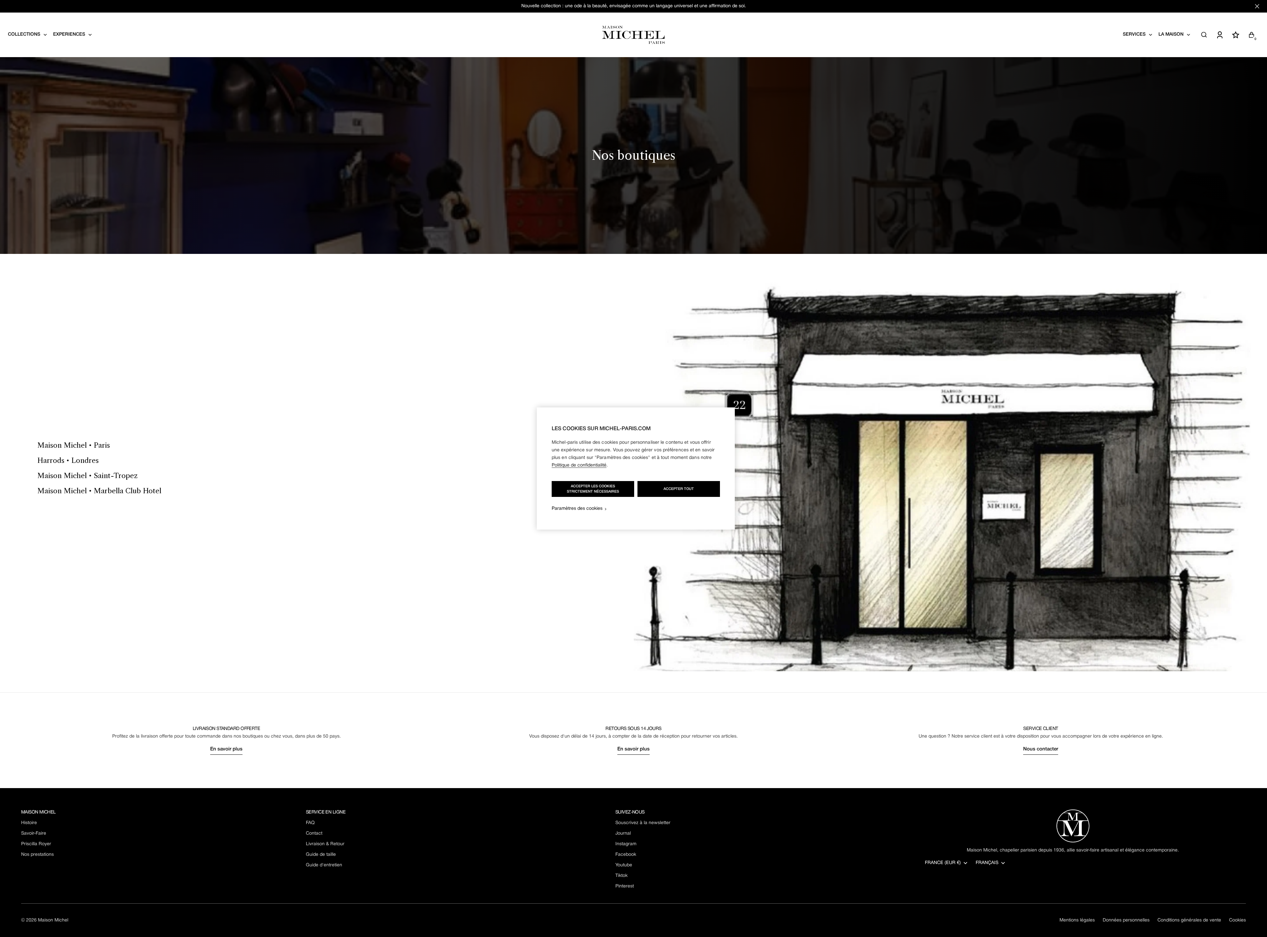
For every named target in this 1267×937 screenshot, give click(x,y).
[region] (636, 468)
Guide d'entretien (324, 865)
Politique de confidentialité (579, 465)
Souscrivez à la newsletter (642, 823)
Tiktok (621, 876)
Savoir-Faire (33, 833)
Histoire (29, 823)
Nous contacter (1040, 749)
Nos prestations (37, 854)
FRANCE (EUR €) (943, 863)
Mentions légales (1077, 920)
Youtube (623, 865)
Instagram (625, 844)
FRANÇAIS (987, 863)
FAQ (310, 823)
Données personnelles (1126, 920)
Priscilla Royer (36, 844)
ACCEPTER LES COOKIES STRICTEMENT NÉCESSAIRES (593, 489)
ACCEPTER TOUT (679, 489)
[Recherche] (1204, 34)
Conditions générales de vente (1189, 920)
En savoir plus (226, 749)
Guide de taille (321, 854)
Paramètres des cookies (577, 508)
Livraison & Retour (325, 844)
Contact (314, 833)
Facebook (625, 854)
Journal (623, 833)
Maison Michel (53, 920)
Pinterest (624, 886)
